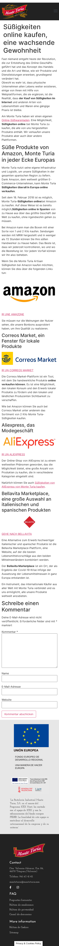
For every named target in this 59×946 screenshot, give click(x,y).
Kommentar (10, 631)
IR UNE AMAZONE (13, 314)
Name (5, 673)
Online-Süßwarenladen (16, 120)
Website (6, 699)
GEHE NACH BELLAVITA (17, 534)
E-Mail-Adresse (11, 686)
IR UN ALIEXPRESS (13, 454)
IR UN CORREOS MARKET (17, 370)
